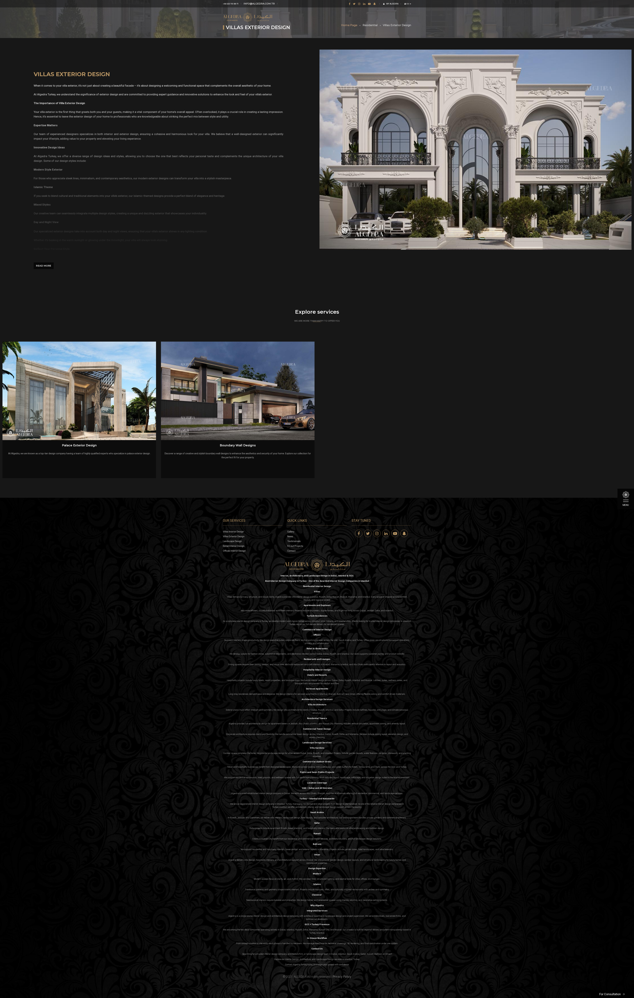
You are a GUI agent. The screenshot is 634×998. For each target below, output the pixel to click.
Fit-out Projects (295, 546)
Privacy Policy (342, 976)
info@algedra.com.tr (259, 3)
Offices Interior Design (234, 550)
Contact (291, 550)
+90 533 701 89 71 (230, 4)
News (290, 536)
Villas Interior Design (233, 531)
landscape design (327, 807)
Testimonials (294, 541)
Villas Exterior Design (397, 25)
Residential (370, 25)
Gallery (290, 531)
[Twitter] (354, 3)
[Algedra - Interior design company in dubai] (247, 14)
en (408, 4)
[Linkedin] (364, 3)
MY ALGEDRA (392, 4)
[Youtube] (369, 3)
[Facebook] (350, 3)
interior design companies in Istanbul (393, 621)
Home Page (349, 25)
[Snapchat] (374, 3)
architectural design (258, 723)
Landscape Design (232, 541)
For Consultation (610, 994)
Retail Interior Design (233, 546)
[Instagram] (359, 3)
